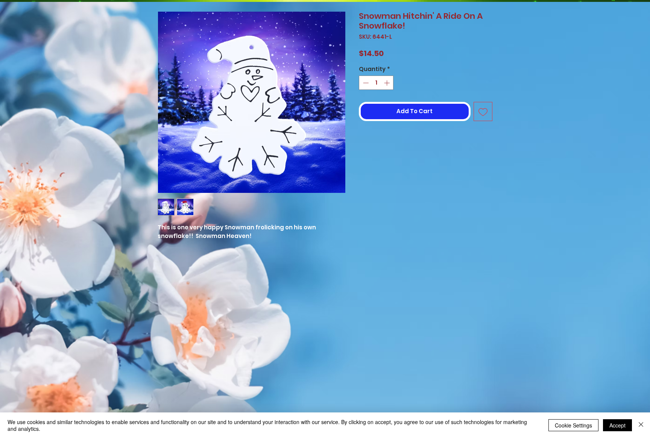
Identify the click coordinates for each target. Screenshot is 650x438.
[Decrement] (365, 83)
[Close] (640, 425)
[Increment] (388, 83)
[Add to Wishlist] (483, 111)
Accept (617, 425)
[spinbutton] (376, 83)
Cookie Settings (573, 425)
